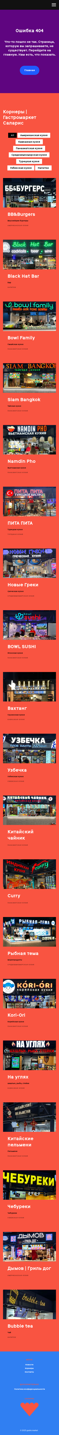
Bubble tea (20, 1326)
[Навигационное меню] (54, 4)
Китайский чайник (21, 835)
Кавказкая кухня (29, 141)
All (12, 135)
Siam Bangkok (24, 400)
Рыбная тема (23, 953)
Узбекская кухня (21, 168)
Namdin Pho (22, 461)
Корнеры (29, 1368)
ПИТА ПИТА (20, 523)
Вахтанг (17, 708)
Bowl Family (21, 338)
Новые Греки (23, 585)
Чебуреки (19, 1206)
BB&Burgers (21, 214)
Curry (14, 896)
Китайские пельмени (20, 1142)
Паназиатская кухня (29, 148)
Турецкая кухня (29, 161)
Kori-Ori (16, 1015)
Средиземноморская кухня (29, 154)
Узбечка (17, 770)
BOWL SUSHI (22, 647)
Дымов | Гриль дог (29, 1268)
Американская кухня (34, 135)
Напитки (43, 168)
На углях (18, 1077)
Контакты (29, 1372)
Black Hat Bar (23, 276)
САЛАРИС (29, 1398)
